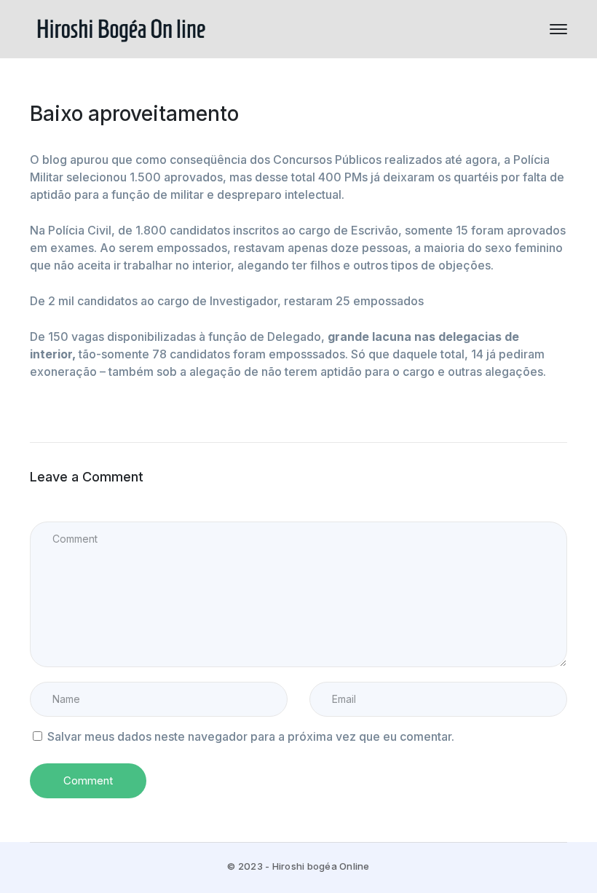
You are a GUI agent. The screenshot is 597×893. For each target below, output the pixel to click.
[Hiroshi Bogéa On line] (121, 27)
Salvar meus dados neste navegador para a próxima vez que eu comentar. (250, 736)
